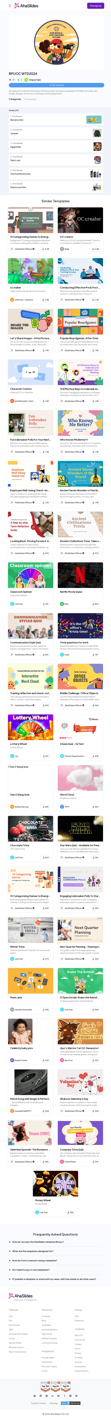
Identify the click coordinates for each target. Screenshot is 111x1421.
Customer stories (50, 1343)
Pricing (78, 1309)
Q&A (11, 1329)
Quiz (11, 1316)
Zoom (44, 1371)
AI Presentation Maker (18, 1334)
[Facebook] (64, 1396)
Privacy (78, 1353)
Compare (46, 1316)
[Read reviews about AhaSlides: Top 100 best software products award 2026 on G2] (45, 1387)
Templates (46, 1325)
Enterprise (79, 1320)
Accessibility (80, 1366)
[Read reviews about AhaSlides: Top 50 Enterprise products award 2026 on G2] (65, 1387)
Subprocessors (82, 1371)
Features (13, 1309)
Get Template (58, 85)
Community (30, 99)
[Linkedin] (52, 1396)
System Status (38, 1403)
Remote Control (16, 1347)
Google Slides (48, 1357)
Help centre (47, 1334)
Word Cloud (14, 1325)
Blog (44, 1320)
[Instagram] (70, 1396)
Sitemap (53, 1403)
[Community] (46, 1396)
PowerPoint (47, 1362)
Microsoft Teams (49, 1366)
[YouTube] (58, 1396)
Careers (78, 1344)
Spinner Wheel (15, 1343)
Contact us (80, 1339)
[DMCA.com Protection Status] (70, 1403)
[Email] (34, 1396)
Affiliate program (49, 1338)
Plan (77, 1316)
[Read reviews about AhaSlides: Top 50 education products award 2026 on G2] (55, 1387)
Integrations (48, 1351)
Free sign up (95, 5)
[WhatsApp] (40, 1396)
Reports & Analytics (17, 1351)
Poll (10, 1320)
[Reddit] (76, 1396)
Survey (12, 1338)
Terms (77, 1348)
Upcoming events (49, 1329)
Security (78, 1362)
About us (79, 1335)
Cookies (78, 1357)
